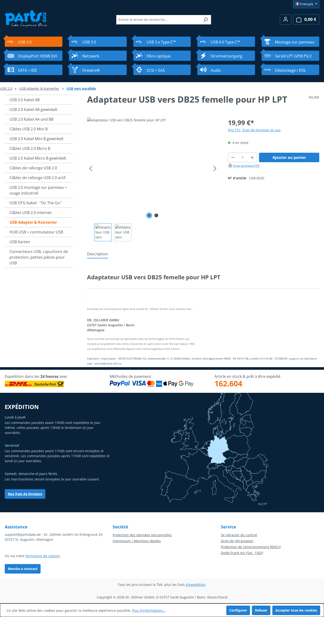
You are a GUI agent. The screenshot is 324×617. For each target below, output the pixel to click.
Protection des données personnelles (142, 535)
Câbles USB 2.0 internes (30, 212)
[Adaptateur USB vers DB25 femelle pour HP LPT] (152, 169)
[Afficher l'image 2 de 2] (156, 215)
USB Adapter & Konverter (33, 222)
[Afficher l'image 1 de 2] (149, 215)
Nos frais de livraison (25, 494)
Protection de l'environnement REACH (251, 547)
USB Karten (19, 241)
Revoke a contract (22, 568)
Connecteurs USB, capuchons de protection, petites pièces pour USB (38, 257)
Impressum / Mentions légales (137, 541)
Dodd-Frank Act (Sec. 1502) (242, 553)
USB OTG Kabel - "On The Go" (35, 202)
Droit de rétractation (237, 541)
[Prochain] (214, 168)
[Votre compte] (285, 19)
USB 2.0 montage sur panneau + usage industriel (38, 190)
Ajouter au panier (289, 157)
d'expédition (195, 584)
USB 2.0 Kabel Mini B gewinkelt (36, 138)
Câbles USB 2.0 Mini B (28, 129)
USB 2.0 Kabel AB (24, 99)
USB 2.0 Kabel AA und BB (31, 119)
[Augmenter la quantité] (252, 157)
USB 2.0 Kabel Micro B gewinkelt (37, 158)
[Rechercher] (205, 19)
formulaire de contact (42, 556)
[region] (152, 179)
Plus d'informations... (149, 610)
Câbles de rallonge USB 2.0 (33, 168)
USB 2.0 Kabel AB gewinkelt (33, 109)
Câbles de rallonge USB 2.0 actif (37, 177)
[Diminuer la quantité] (233, 157)
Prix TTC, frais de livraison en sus (254, 130)
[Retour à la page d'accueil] (26, 18)
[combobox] (158, 19)
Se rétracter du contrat (239, 535)
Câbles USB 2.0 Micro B (29, 148)
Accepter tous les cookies (296, 610)
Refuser (261, 610)
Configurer (238, 610)
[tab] (97, 254)
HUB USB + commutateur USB (36, 232)
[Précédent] (90, 168)
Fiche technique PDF (246, 166)
